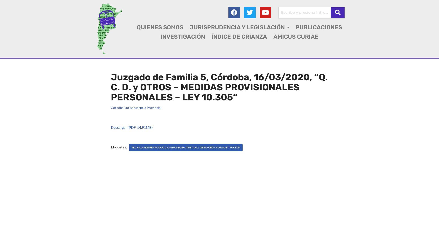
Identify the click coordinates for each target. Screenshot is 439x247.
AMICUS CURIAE (296, 36)
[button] (239, 27)
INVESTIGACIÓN (183, 36)
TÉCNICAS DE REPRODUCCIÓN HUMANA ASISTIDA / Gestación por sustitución (185, 147)
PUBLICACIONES (319, 27)
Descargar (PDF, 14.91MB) (132, 127)
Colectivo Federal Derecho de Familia (94, 235)
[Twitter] (250, 12)
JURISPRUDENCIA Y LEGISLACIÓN (237, 27)
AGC (66, 241)
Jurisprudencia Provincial (143, 108)
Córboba (117, 108)
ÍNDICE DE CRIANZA (239, 36)
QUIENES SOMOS (160, 27)
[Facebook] (234, 12)
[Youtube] (265, 12)
